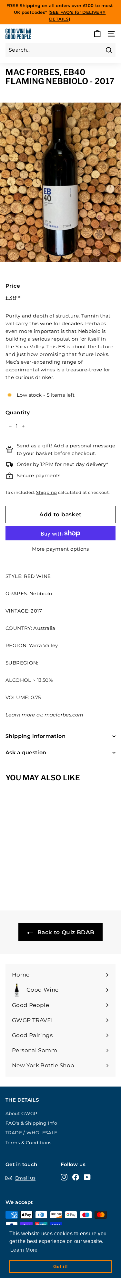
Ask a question (25, 752)
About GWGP (21, 1113)
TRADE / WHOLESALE (31, 1133)
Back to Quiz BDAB (65, 932)
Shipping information (35, 736)
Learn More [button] (24, 1250)
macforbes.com (64, 715)
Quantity (17, 413)
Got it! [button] (60, 1266)
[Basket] (97, 33)
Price (12, 286)
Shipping (46, 492)
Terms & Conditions (28, 1143)
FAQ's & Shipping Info (31, 1123)
